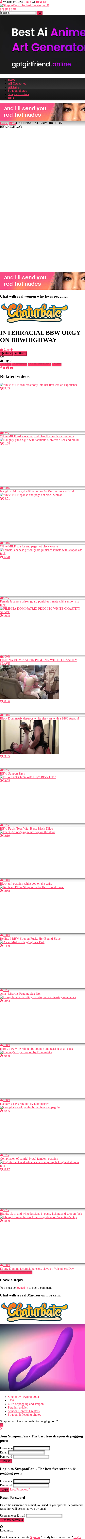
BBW (12, 123)
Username (6, 1448)
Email (3, 1452)
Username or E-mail (12, 1515)
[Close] (1, 1428)
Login (27, 1)
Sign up (6, 1460)
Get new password (12, 1519)
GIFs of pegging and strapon (26, 1404)
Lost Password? (20, 1489)
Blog (11, 97)
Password (6, 1456)
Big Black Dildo (41, 364)
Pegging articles (18, 1407)
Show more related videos (16, 1272)
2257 (11, 1400)
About (7, 353)
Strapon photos (17, 90)
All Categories (17, 83)
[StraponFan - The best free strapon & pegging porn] (29, 8)
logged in (22, 1287)
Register (41, 1)
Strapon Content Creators (24, 1411)
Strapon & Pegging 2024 (23, 1396)
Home (12, 80)
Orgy (58, 364)
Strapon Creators (18, 94)
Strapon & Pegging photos (24, 1414)
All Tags (13, 87)
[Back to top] (1, 1425)
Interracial (21, 364)
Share (21, 353)
